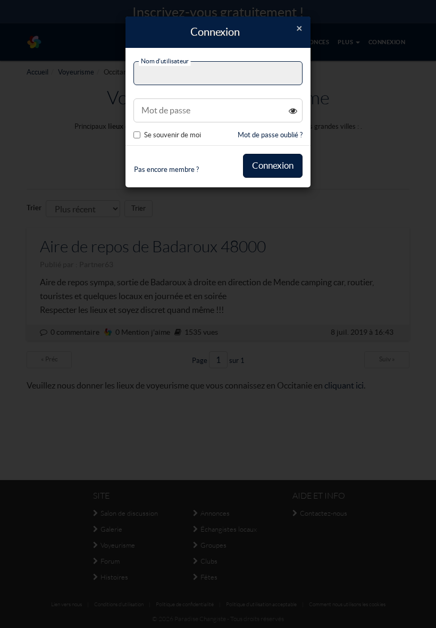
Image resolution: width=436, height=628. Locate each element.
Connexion (273, 165)
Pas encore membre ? (166, 169)
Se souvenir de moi (172, 135)
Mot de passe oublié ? (270, 135)
